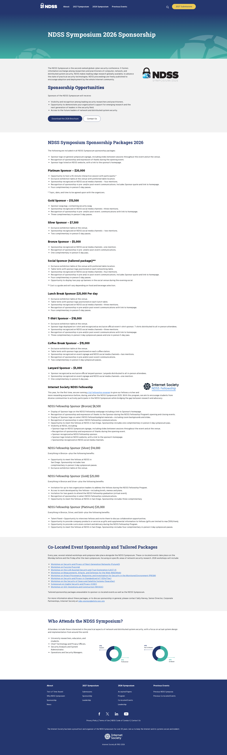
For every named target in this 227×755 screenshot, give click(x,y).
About (50, 685)
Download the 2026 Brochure (65, 119)
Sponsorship (52, 700)
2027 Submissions (184, 6)
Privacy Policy (92, 720)
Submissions (87, 691)
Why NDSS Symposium (56, 696)
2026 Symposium (126, 685)
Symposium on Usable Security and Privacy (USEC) (74, 584)
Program (121, 696)
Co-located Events (125, 700)
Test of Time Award (55, 691)
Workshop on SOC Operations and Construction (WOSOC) (77, 587)
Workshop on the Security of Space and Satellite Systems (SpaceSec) (83, 581)
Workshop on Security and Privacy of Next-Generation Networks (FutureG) (85, 564)
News (49, 704)
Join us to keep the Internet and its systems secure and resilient (153, 729)
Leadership (86, 700)
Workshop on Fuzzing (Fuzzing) (65, 567)
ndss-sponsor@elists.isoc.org (91, 601)
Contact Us (92, 119)
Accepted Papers (125, 691)
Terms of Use (104, 720)
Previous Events (161, 685)
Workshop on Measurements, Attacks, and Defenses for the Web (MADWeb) (86, 573)
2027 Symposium (90, 685)
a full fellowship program (98, 392)
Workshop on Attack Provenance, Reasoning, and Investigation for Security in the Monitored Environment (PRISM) (103, 575)
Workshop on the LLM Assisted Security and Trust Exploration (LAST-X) (83, 570)
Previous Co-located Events (164, 696)
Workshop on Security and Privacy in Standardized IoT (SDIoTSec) (81, 578)
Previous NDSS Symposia (163, 691)
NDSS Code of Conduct (120, 720)
